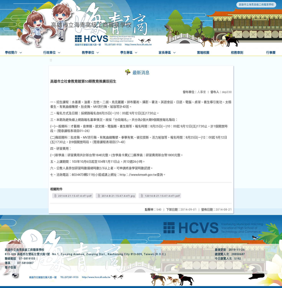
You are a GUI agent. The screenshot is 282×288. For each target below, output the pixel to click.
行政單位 (49, 52)
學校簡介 (11, 52)
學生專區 (126, 52)
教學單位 (88, 52)
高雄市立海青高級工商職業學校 (256, 4)
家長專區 (165, 52)
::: (51, 60)
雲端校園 (203, 52)
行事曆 (270, 52)
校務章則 (237, 52)
